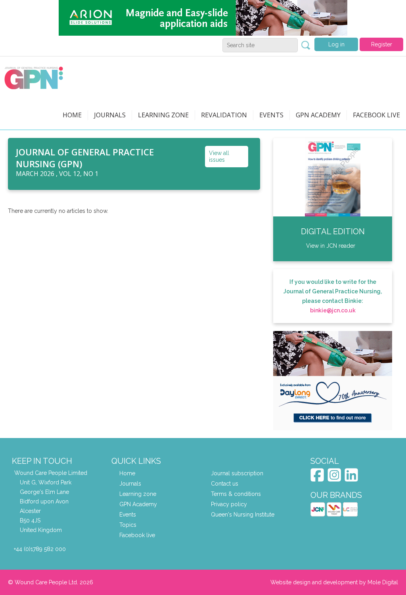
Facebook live (137, 535)
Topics (127, 525)
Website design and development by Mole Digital (334, 582)
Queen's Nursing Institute (242, 514)
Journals (110, 115)
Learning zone (163, 115)
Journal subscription (237, 473)
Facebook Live (376, 115)
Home (72, 115)
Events (271, 115)
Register (381, 44)
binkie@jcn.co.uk (333, 310)
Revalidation (224, 115)
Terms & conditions (236, 494)
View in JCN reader (330, 246)
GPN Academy (318, 115)
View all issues (219, 156)
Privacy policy (229, 504)
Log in (336, 44)
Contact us (224, 483)
